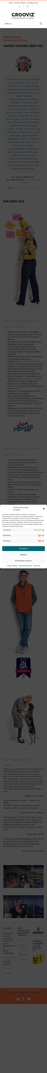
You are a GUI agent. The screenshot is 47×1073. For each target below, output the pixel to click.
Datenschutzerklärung (25, 565)
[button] (44, 508)
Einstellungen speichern (23, 561)
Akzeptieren (23, 549)
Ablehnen (23, 555)
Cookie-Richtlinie (12, 565)
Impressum (36, 565)
